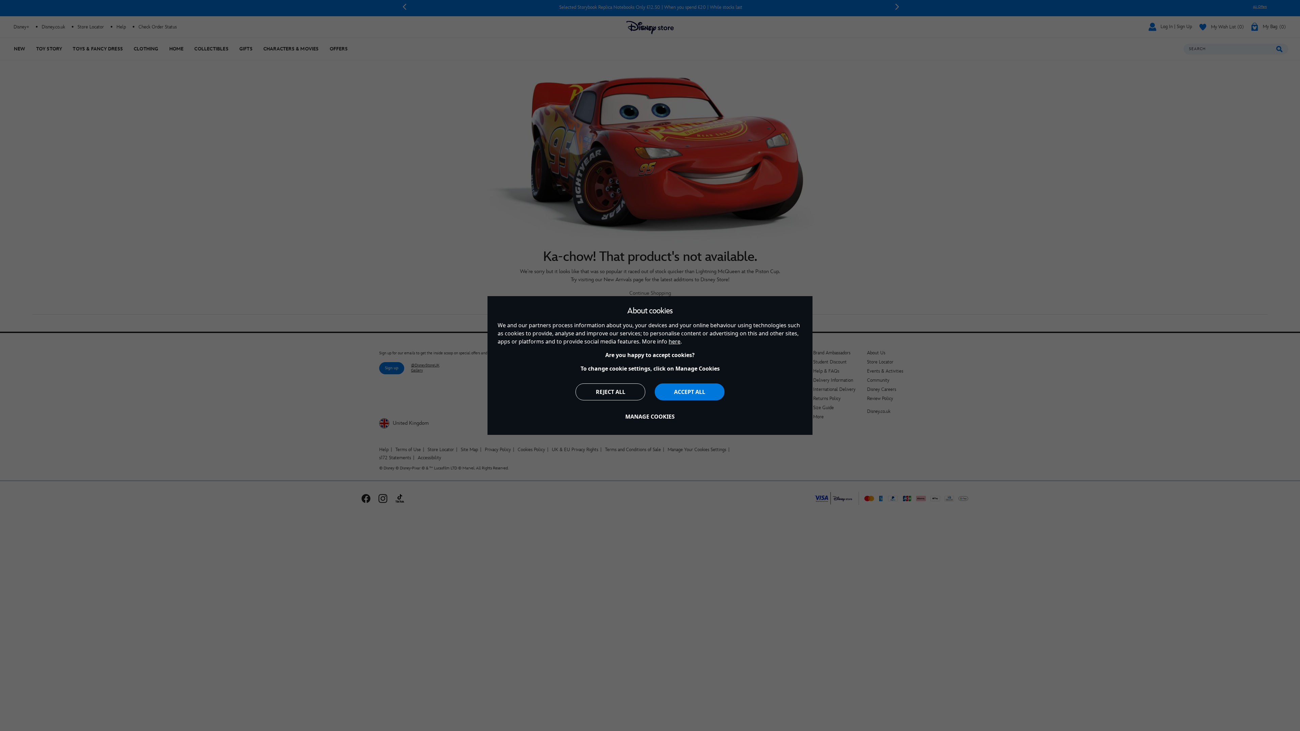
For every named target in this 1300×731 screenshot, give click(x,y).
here (674, 341)
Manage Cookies (650, 416)
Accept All (689, 392)
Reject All (610, 392)
